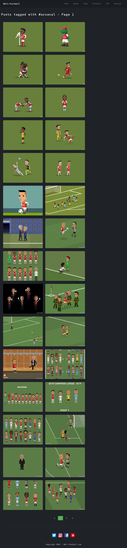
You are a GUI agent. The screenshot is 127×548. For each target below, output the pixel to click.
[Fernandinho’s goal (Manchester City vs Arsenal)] (23, 346)
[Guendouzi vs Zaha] (23, 84)
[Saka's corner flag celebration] (23, 51)
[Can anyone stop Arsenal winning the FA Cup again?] (65, 182)
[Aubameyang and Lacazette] (23, 117)
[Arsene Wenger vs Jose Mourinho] (23, 247)
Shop (86, 3)
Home (66, 3)
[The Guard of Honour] (65, 509)
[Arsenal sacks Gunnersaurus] (65, 51)
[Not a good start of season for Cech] (65, 215)
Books (76, 3)
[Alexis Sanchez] (23, 215)
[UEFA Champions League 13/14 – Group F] (65, 411)
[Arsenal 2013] (23, 411)
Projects (97, 3)
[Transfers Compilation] (23, 444)
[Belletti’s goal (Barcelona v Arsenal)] (65, 444)
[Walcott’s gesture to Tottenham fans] (65, 313)
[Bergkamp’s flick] (65, 476)
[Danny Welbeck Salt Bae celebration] (23, 149)
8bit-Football (11, 3)
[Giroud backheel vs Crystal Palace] (65, 149)
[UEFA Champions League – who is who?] (65, 378)
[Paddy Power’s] (23, 378)
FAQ (107, 3)
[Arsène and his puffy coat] (23, 476)
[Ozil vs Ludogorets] (23, 182)
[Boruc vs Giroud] (65, 346)
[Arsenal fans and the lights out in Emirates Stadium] (23, 313)
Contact (117, 3)
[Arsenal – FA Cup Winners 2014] (23, 280)
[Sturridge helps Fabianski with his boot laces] (65, 280)
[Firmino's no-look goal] (65, 84)
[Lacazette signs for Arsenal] (65, 117)
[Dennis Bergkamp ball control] (65, 247)
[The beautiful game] (23, 509)
